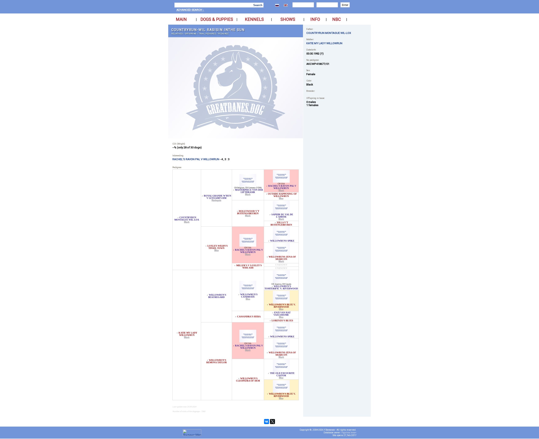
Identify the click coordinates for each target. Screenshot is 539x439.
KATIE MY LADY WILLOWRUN (188, 334)
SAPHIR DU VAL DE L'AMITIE (282, 215)
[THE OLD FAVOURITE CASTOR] (281, 371)
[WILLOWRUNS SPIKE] (281, 239)
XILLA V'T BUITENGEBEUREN (281, 223)
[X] (272, 421)
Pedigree (223, 33)
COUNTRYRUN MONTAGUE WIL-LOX (186, 218)
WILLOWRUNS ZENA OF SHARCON (282, 258)
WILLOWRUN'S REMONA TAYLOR (216, 361)
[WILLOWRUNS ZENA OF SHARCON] (281, 255)
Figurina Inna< (349, 432)
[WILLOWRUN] (247, 292)
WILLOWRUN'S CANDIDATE (248, 295)
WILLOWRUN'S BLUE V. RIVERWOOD (282, 305)
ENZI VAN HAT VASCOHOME (282, 313)
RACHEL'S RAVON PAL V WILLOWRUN (282, 187)
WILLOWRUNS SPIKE (282, 241)
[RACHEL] (281, 182)
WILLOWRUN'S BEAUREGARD (217, 296)
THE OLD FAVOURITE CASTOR (282, 374)
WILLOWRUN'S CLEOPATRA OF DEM (248, 379)
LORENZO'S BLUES (282, 320)
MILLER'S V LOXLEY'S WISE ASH (249, 266)
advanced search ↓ (190, 9)
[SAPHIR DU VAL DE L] (281, 212)
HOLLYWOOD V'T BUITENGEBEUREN (248, 212)
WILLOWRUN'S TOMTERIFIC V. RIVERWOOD (281, 287)
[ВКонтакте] (266, 421)
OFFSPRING (191, 33)
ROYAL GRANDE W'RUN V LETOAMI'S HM (217, 197)
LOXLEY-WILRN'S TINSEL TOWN (217, 247)
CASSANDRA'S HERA (249, 316)
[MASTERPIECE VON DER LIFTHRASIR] (247, 186)
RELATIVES (177, 33)
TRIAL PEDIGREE (207, 33)
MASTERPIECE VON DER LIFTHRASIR (249, 191)
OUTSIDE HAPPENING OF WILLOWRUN (282, 195)
